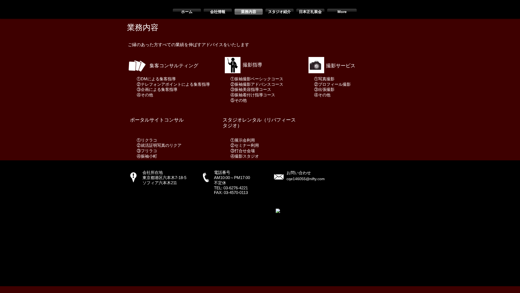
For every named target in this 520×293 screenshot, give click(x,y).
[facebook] (278, 211)
